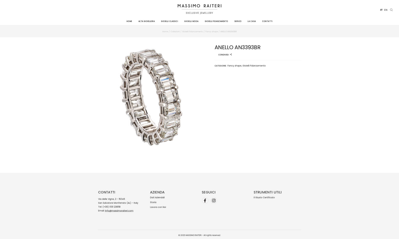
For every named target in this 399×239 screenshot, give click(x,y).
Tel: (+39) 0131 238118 (109, 206)
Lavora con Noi (158, 207)
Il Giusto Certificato (264, 197)
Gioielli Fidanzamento (254, 65)
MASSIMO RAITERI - (195, 235)
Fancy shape (234, 65)
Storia (153, 202)
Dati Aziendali (157, 197)
